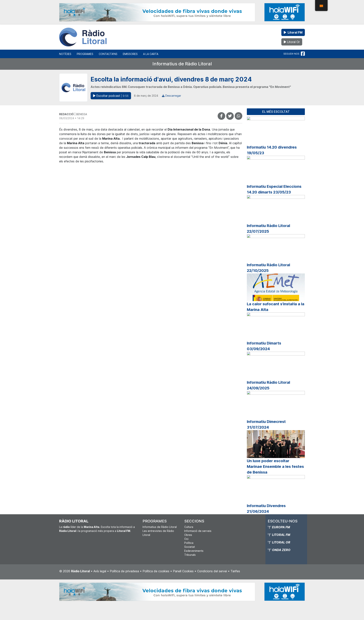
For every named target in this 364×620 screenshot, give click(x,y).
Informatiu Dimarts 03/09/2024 (264, 346)
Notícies (65, 54)
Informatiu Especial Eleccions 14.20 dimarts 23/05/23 (274, 189)
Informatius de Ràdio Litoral (182, 64)
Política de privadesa (124, 571)
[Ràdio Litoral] (83, 37)
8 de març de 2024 (146, 95)
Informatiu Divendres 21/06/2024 (266, 508)
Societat (189, 546)
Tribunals (190, 554)
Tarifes (235, 571)
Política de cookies (156, 571)
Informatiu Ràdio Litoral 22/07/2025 (268, 228)
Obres (188, 534)
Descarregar (173, 95)
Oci (186, 538)
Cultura (188, 526)
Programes (85, 54)
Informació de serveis (197, 530)
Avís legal (99, 571)
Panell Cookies (183, 571)
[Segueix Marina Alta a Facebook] (303, 53)
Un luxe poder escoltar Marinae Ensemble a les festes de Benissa (275, 466)
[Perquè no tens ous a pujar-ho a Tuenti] (230, 116)
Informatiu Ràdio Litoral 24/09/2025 (268, 385)
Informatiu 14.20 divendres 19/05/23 (272, 150)
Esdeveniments (193, 550)
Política (188, 542)
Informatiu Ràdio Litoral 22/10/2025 (268, 268)
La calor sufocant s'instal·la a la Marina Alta (275, 307)
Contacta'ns (108, 54)
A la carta (150, 54)
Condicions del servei (212, 571)
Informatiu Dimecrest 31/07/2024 (266, 424)
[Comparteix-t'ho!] (221, 116)
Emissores (130, 54)
